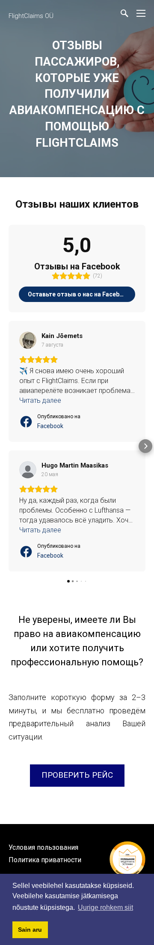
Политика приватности (45, 860)
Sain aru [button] (30, 929)
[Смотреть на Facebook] (27, 340)
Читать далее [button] (40, 400)
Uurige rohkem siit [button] (105, 907)
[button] (8, 446)
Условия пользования (43, 847)
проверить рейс (77, 775)
